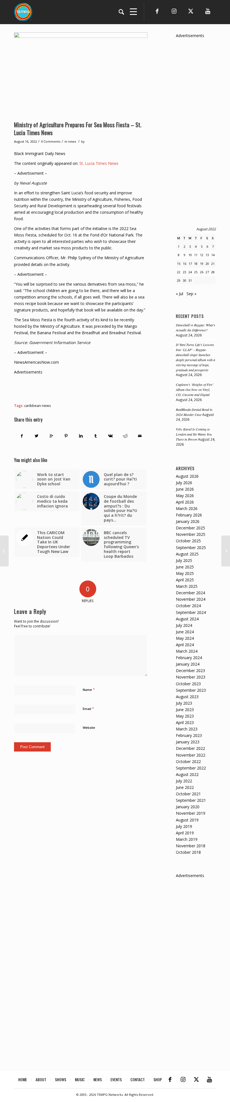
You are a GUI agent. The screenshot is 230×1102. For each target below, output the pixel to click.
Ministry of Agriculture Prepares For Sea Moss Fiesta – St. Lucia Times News (77, 128)
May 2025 (185, 573)
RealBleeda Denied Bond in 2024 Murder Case (194, 412)
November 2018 (190, 845)
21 (213, 263)
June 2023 (185, 709)
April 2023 (185, 722)
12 (201, 255)
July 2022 (184, 781)
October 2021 (188, 793)
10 (190, 255)
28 (213, 272)
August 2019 (187, 820)
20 (207, 263)
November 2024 (190, 599)
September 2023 (191, 690)
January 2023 (187, 741)
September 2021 (191, 800)
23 (184, 272)
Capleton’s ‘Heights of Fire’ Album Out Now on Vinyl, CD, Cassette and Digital (194, 389)
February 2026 (189, 515)
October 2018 (188, 852)
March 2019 (186, 839)
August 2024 (187, 618)
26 (201, 272)
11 (195, 255)
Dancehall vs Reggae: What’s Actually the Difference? (195, 327)
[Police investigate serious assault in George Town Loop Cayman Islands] (225, 551)
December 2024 (190, 592)
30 (184, 280)
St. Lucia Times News (98, 163)
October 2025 (188, 540)
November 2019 (190, 813)
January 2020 (187, 806)
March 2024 (186, 651)
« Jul (179, 293)
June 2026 (185, 489)
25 (195, 272)
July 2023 (184, 703)
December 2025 (190, 527)
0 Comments (50, 141)
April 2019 (185, 832)
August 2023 (187, 696)
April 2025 (185, 579)
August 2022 (187, 774)
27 (207, 272)
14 (213, 255)
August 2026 (187, 476)
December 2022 (190, 748)
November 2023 (190, 677)
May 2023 (185, 716)
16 (184, 263)
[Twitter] (190, 11)
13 (207, 255)
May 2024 (185, 638)
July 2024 (184, 625)
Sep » (191, 293)
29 (178, 280)
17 (190, 263)
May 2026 (185, 495)
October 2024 (188, 605)
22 (178, 272)
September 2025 (191, 547)
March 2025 (186, 586)
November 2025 (190, 534)
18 (195, 263)
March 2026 (186, 508)
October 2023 (188, 683)
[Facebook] (157, 11)
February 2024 (189, 657)
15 (178, 263)
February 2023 (189, 735)
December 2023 (190, 670)
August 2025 (187, 554)
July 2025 (184, 560)
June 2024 (185, 631)
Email (88, 708)
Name (89, 689)
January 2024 (187, 664)
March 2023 (186, 729)
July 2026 (184, 482)
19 (201, 263)
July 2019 (184, 826)
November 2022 (190, 755)
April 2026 (185, 502)
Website (89, 727)
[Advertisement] (116, 387)
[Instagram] (173, 11)
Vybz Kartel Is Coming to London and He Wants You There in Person (194, 434)
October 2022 (188, 761)
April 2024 (185, 644)
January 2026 (187, 521)
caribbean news (37, 405)
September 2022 (191, 768)
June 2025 (185, 567)
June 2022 (185, 787)
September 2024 (191, 612)
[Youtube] (207, 11)
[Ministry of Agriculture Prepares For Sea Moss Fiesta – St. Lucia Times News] (81, 75)
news (72, 141)
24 (190, 272)
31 (190, 280)
